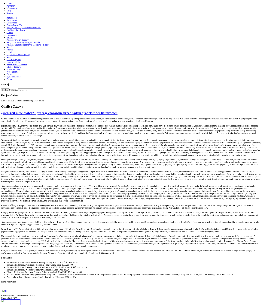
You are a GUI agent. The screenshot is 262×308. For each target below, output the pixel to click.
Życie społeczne (13, 77)
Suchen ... (13, 90)
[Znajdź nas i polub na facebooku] (5, 291)
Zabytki (10, 74)
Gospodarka (12, 35)
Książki (10, 47)
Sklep (9, 11)
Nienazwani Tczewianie (17, 64)
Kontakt (10, 13)
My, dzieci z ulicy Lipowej (18, 54)
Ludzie (10, 52)
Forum (9, 79)
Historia (10, 37)
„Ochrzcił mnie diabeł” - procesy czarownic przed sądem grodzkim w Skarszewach (59, 113)
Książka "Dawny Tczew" (18, 40)
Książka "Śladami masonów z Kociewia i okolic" (28, 45)
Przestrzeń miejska (15, 69)
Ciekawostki (12, 23)
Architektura (12, 20)
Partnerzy (11, 6)
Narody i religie (13, 62)
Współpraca (12, 8)
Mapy (9, 57)
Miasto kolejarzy (14, 59)
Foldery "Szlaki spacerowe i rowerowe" (24, 27)
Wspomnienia (12, 72)
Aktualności (12, 18)
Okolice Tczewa (14, 67)
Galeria (10, 32)
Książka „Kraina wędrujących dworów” (24, 42)
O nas (9, 3)
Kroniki (10, 50)
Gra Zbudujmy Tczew (16, 30)
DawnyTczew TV (14, 25)
